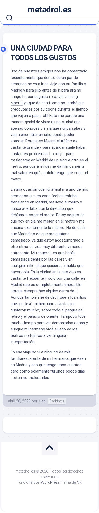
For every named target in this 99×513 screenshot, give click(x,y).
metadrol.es (49, 9)
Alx (79, 482)
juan (42, 401)
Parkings (56, 401)
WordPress (50, 482)
